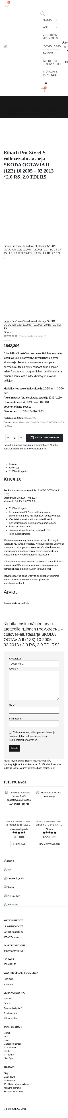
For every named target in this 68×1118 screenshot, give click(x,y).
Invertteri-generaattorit (51, 62)
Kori (45, 27)
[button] (43, 13)
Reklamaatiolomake (13, 1091)
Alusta (47, 19)
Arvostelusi (15, 658)
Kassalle (8, 998)
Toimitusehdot (10, 1013)
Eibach (7, 1033)
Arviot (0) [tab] (14, 467)
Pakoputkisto (51, 45)
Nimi (12, 705)
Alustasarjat (24, 422)
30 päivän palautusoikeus (16, 1084)
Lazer (6, 1040)
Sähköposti (15, 718)
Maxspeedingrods (12, 1044)
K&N (6, 1036)
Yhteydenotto (10, 1018)
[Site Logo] (22, 52)
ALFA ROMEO (49, 821)
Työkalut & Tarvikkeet (50, 73)
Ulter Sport (9, 1058)
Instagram (8, 984)
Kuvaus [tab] (13, 464)
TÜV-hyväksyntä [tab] (17, 471)
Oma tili (7, 1003)
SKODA (8, 426)
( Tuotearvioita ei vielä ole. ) (32, 336)
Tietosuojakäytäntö (13, 1008)
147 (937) (39, 821)
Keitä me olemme (12, 1088)
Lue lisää (20, 844)
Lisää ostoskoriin (47, 437)
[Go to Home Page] (5, 99)
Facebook (8, 979)
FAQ (6, 1073)
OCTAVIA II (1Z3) (56, 422)
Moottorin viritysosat (50, 37)
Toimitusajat (9, 1080)
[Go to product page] (49, 804)
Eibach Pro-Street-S (39, 422)
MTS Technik (10, 1047)
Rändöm (48, 53)
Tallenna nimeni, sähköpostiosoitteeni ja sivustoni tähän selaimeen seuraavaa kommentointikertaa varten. (32, 736)
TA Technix (9, 1054)
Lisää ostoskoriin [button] (49, 844)
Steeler (7, 1051)
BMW (28, 821)
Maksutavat (9, 1077)
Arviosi (13, 668)
